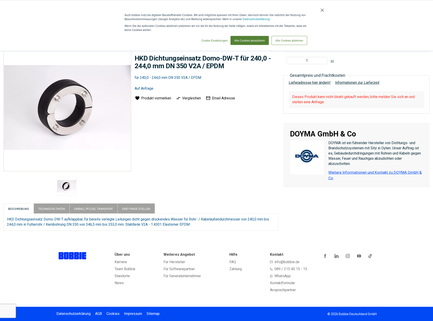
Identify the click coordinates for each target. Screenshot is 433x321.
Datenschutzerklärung (256, 19)
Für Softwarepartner (179, 269)
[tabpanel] (66, 187)
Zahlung (235, 269)
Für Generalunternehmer (182, 276)
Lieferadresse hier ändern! (310, 82)
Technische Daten (51, 209)
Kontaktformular (282, 283)
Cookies (113, 314)
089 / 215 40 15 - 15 (290, 269)
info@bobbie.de (286, 262)
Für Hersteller (174, 262)
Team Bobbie (125, 269)
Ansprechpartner (283, 290)
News (119, 283)
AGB (98, 314)
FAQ (232, 262)
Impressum (133, 314)
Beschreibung (18, 209)
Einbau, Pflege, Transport (93, 209)
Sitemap (153, 314)
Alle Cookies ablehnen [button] (289, 40)
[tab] (18, 208)
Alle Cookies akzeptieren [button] (249, 40)
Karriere (121, 262)
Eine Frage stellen (136, 209)
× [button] (321, 9)
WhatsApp (282, 276)
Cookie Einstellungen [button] (214, 40)
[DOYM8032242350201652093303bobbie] (66, 186)
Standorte (122, 276)
